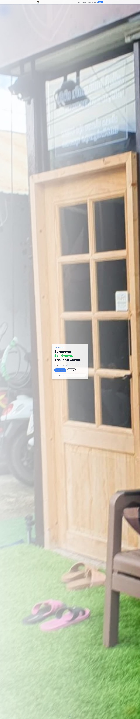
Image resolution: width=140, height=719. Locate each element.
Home (79, 2)
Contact (94, 2)
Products (84, 2)
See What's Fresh (60, 370)
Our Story (71, 370)
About (89, 2)
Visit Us (100, 2)
